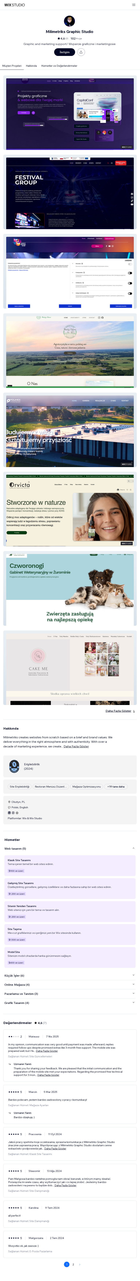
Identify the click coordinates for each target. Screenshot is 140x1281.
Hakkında (31, 65)
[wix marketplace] (14, 5)
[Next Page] (80, 1264)
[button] (70, 112)
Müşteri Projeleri (12, 65)
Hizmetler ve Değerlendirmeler (59, 65)
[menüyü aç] (134, 5)
